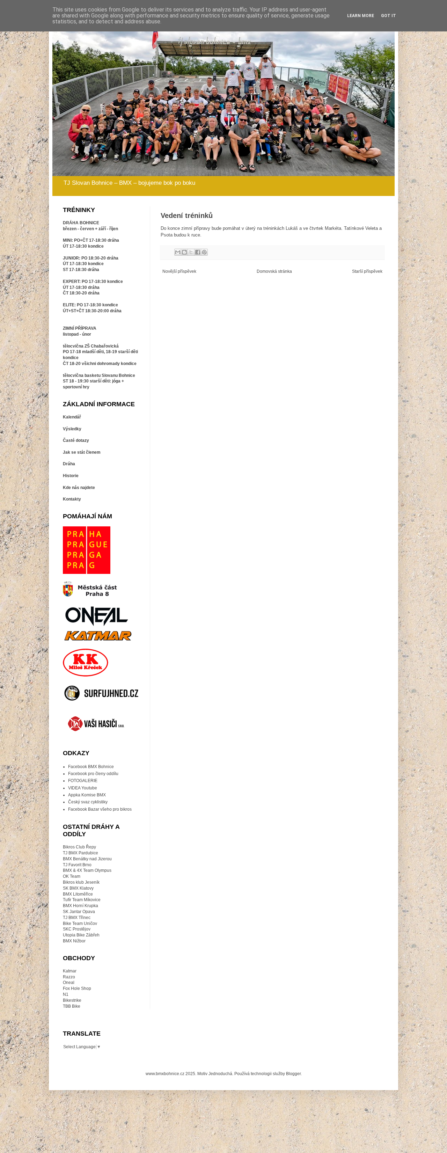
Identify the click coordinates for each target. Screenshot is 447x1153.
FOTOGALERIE (82, 780)
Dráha (69, 463)
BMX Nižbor (74, 941)
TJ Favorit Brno (77, 864)
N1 (65, 994)
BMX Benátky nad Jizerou (87, 858)
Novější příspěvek (179, 271)
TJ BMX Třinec (76, 917)
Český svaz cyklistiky (88, 802)
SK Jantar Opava (79, 911)
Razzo (69, 977)
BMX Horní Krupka (80, 905)
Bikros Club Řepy (79, 847)
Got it (388, 15)
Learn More (360, 15)
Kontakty (72, 499)
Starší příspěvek (367, 271)
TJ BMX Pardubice (80, 853)
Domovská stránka (274, 271)
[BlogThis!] (184, 252)
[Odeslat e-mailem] (177, 252)
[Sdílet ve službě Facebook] (197, 252)
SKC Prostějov (76, 929)
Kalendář (72, 417)
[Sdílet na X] (191, 252)
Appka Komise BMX (87, 795)
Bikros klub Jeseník (81, 882)
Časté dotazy (76, 440)
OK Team (71, 876)
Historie (71, 475)
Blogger (293, 1073)
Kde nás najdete (79, 487)
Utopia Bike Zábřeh (81, 935)
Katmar (69, 971)
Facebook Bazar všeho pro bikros (100, 809)
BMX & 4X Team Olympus (87, 870)
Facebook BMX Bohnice (91, 766)
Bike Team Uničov (80, 923)
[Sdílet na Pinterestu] (204, 252)
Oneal (68, 982)
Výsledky (72, 428)
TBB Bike (71, 1006)
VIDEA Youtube (82, 788)
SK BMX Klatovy (78, 888)
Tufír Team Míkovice (82, 899)
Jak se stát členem (82, 452)
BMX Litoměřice (78, 894)
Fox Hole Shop (77, 988)
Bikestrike (72, 1000)
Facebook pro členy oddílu (93, 773)
